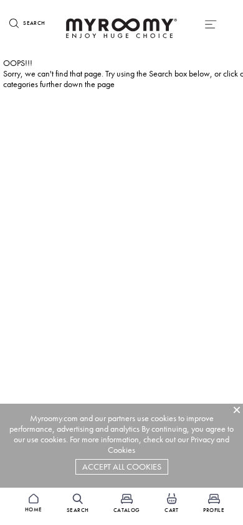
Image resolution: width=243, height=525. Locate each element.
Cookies (121, 450)
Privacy (202, 439)
